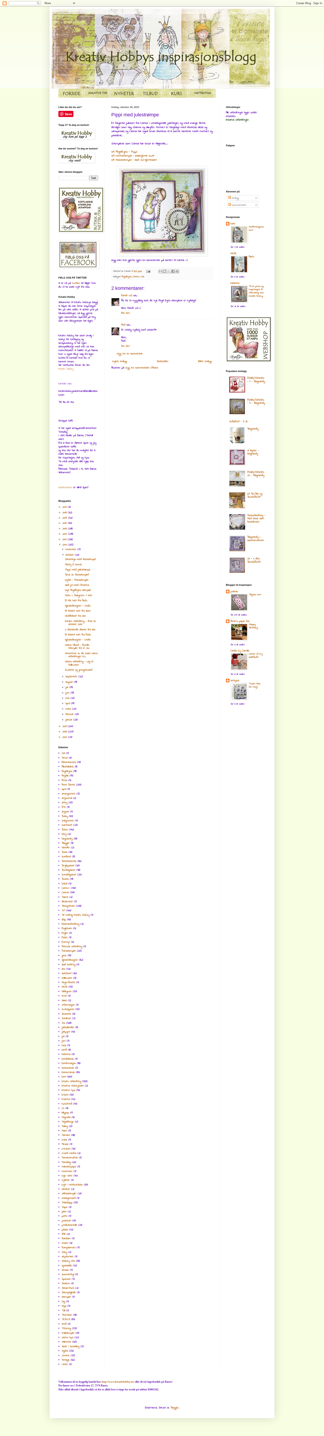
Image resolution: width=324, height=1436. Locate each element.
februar (70, 714)
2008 (65, 732)
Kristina (66, 1099)
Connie (65, 893)
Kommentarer (238, 205)
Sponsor (66, 1279)
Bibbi (65, 830)
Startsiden (162, 361)
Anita (64, 780)
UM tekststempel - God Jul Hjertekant (134, 160)
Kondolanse (68, 1059)
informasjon (68, 1005)
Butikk (65, 879)
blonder (66, 848)
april (68, 703)
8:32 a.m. (125, 313)
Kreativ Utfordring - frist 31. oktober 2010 (80, 622)
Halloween (67, 978)
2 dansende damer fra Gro (80, 630)
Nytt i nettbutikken (72, 1185)
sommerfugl (68, 1274)
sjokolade (67, 1266)
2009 (65, 726)
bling (64, 834)
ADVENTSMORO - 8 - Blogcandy (256, 401)
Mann (64, 1131)
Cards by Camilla (240, 651)
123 (63, 753)
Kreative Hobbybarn (73, 1086)
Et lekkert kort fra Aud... (78, 635)
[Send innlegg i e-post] (148, 271)
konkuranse (68, 1068)
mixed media (69, 1153)
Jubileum (66, 1018)
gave (64, 956)
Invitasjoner (68, 1009)
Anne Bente (68, 785)
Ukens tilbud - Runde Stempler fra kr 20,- (77, 646)
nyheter (66, 1180)
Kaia (64, 1045)
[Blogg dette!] (164, 271)
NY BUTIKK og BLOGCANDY (254, 495)
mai (68, 698)
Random (66, 1239)
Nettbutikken (65, 487)
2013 (65, 529)
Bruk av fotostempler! (77, 575)
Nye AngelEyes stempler (78, 590)
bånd (64, 884)
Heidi (64, 987)
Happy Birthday (253, 626)
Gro (63, 969)
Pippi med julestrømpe (77, 570)
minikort (66, 1149)
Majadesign (68, 1122)
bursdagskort (69, 875)
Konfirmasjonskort (256, 228)
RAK (64, 1234)
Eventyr (66, 942)
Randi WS (126, 296)
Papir (65, 1207)
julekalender (68, 1027)
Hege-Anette (68, 982)
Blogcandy (253, 429)
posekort (66, 1221)
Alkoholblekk (68, 767)
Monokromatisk (70, 1158)
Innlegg (235, 198)
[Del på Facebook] (173, 271)
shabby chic (68, 1261)
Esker (65, 937)
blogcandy (67, 839)
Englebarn (67, 928)
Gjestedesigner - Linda (77, 606)
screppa (235, 681)
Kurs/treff (67, 1104)
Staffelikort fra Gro (75, 616)
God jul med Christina (77, 585)
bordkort (66, 857)
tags (64, 1306)
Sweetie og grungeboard (78, 670)
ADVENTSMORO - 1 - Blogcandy (256, 379)
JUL (142, 276)
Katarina (66, 1054)
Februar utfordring (72, 947)
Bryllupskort (68, 866)
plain (64, 1212)
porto (64, 1216)
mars (68, 709)
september (71, 677)
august (69, 682)
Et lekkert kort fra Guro (78, 611)
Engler (65, 933)
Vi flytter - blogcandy (253, 452)
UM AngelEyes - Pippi (124, 152)
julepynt (66, 1032)
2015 (65, 518)
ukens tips (67, 1337)
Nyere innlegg (119, 361)
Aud (123, 325)
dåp (64, 920)
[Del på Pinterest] (177, 271)
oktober (70, 555)
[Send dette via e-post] (160, 271)
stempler (66, 1297)
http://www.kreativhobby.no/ (118, 1381)
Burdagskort (68, 870)
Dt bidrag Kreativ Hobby (75, 915)
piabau (234, 591)
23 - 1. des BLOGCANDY (254, 560)
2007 (65, 737)
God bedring (68, 965)
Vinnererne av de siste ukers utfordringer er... (81, 654)
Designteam (68, 906)
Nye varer (67, 1176)
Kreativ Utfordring (71, 1081)
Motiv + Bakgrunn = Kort (78, 595)
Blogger (66, 843)
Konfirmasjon (69, 1063)
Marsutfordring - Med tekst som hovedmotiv (256, 518)
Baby (65, 816)
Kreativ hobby (66, 369)
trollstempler (68, 1333)
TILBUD (66, 1319)
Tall (63, 1311)
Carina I (136, 276)
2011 (65, 539)
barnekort (67, 825)
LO (63, 1108)
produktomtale (69, 1225)
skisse (65, 1270)
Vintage (65, 1360)
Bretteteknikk (69, 861)
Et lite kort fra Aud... (76, 601)
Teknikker (67, 1315)
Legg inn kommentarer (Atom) (141, 368)
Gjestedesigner (70, 960)
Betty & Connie (73, 565)
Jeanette (66, 1014)
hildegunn (67, 991)
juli (67, 687)
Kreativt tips (68, 1090)
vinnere (66, 1356)
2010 (65, 545)
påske (65, 1230)
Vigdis (65, 1351)
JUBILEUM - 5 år (238, 422)
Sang (64, 1252)
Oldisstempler (69, 1194)
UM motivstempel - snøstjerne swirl (132, 156)
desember (67, 902)
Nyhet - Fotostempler (77, 580)
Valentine (66, 1342)
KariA (64, 1050)
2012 (65, 534)
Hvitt (64, 996)
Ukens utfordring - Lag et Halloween (79, 663)
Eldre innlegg (205, 361)
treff (64, 1324)
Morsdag (66, 1162)
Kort (64, 1077)
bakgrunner (68, 821)
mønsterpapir (69, 1167)
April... (251, 257)
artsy (64, 803)
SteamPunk (68, 1288)
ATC (64, 807)
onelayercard (69, 1198)
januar (69, 720)
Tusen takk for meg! (255, 685)
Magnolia (66, 1117)
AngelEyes (127, 276)
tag (63, 1302)
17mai (65, 758)
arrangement (68, 794)
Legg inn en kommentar (130, 354)
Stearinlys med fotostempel (80, 559)
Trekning (66, 1328)
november (71, 549)
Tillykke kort (255, 595)
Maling (65, 1126)
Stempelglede (69, 1293)
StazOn (66, 1283)
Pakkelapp (67, 1203)
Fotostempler (69, 951)
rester (65, 1243)
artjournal (67, 798)
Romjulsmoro (69, 1248)
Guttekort (67, 973)
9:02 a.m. (125, 346)
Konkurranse (68, 1072)
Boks (64, 852)
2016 (65, 513)
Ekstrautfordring (70, 924)
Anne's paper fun (240, 621)
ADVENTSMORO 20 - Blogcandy (255, 473)
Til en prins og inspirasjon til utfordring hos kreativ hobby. (256, 291)
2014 (65, 523)
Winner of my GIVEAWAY (256, 655)
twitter (76, 283)
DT (63, 911)
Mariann (66, 1135)
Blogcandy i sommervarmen (255, 538)
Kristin (65, 1095)
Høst (64, 1001)
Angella (65, 776)
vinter (65, 1364)
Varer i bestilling (70, 1347)
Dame (65, 897)
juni (68, 693)
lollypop (65, 1113)
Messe (65, 1144)
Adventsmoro (69, 762)
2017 (65, 507)
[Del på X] (169, 271)
